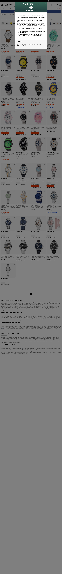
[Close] (45, 3)
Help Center (39, 46)
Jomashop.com (20, 18)
